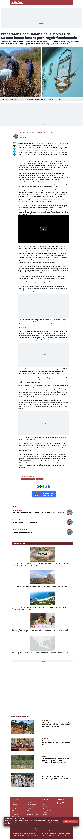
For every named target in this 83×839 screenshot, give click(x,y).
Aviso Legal (56, 829)
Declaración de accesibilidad (44, 831)
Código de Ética (33, 829)
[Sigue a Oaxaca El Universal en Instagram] (63, 803)
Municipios (21, 132)
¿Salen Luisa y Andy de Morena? (24, 522)
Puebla (29, 810)
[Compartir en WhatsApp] (14, 148)
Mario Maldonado (18, 510)
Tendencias (15, 814)
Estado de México (32, 804)
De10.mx (44, 812)
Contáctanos (24, 829)
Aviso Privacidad (64, 829)
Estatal (14, 802)
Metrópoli (15, 804)
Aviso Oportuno (46, 810)
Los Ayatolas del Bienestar (22, 532)
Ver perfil (23, 137)
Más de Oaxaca (16, 816)
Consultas (45, 814)
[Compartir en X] (14, 146)
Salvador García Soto (19, 520)
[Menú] (71, 2)
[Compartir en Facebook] (14, 143)
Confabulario (45, 808)
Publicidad (48, 829)
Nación (14, 812)
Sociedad (15, 806)
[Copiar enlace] (14, 154)
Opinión (15, 506)
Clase (43, 804)
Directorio (16, 829)
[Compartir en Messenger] (14, 151)
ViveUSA (44, 806)
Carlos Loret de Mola (19, 529)
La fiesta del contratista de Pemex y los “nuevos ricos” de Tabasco (38, 513)
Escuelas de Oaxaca (28, 479)
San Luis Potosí (31, 806)
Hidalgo (29, 802)
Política (14, 810)
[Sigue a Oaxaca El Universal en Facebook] (58, 803)
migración (39, 479)
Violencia (41, 829)
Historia (33, 831)
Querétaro (30, 808)
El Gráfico (45, 802)
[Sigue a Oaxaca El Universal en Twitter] (60, 803)
